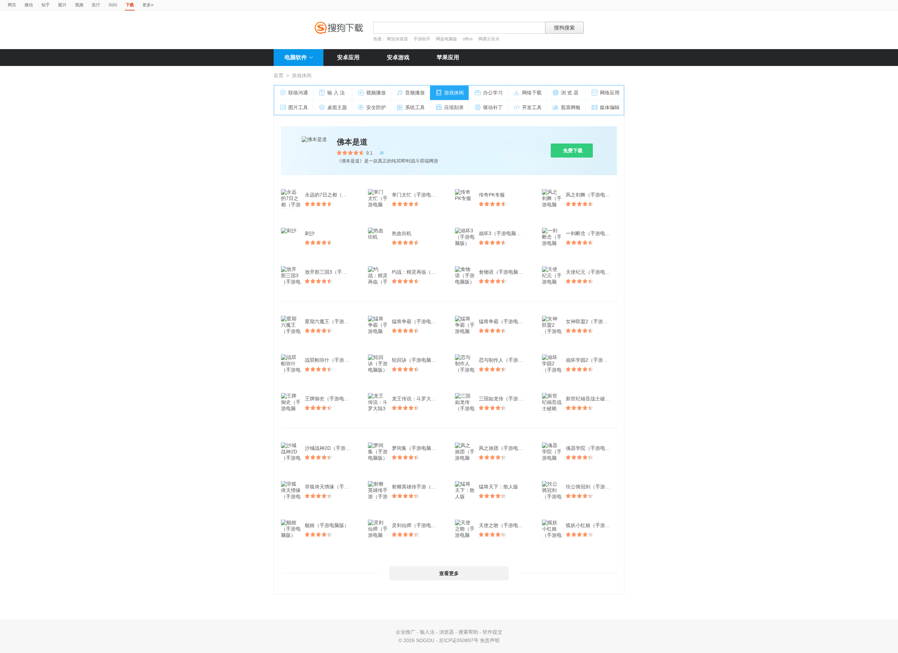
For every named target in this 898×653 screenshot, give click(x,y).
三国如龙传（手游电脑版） (505, 398)
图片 (62, 4)
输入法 (427, 632)
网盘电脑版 (446, 38)
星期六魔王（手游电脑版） (331, 321)
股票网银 (571, 107)
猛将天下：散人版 (498, 486)
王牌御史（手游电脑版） (331, 398)
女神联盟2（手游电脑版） (592, 321)
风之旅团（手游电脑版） (505, 448)
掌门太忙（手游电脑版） (418, 195)
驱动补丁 (493, 107)
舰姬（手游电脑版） (327, 525)
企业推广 (405, 632)
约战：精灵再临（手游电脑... (418, 272)
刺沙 (310, 233)
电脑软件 (295, 57)
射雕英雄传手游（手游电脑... (418, 486)
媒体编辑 (609, 107)
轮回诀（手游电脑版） (416, 360)
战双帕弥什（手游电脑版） (331, 360)
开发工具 (532, 107)
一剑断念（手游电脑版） (592, 233)
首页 (278, 75)
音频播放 (415, 92)
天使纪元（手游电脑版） (592, 272)
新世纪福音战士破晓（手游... (592, 398)
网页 (12, 4)
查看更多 (449, 573)
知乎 (45, 4)
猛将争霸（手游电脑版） (418, 321)
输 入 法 (336, 92)
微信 (29, 4)
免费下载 (573, 150)
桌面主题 (337, 107)
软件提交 (492, 632)
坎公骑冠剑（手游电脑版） (592, 486)
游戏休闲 (454, 92)
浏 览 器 (569, 92)
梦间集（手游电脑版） (416, 448)
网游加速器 (397, 38)
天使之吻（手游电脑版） (505, 525)
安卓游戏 (398, 57)
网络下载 (532, 92)
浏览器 (446, 632)
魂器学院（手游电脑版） (592, 448)
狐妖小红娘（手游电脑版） (592, 525)
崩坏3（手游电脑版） (502, 233)
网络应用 (609, 92)
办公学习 (493, 92)
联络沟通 (298, 92)
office (468, 38)
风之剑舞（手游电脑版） (592, 195)
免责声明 (490, 640)
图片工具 (298, 107)
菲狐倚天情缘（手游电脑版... (331, 486)
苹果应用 (448, 57)
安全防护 (376, 107)
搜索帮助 (468, 632)
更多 (148, 4)
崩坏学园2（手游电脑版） (592, 360)
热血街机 (401, 233)
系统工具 (415, 107)
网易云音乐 (489, 38)
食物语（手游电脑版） (503, 272)
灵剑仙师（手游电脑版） (418, 525)
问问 (113, 4)
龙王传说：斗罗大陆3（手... (418, 398)
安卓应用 (348, 57)
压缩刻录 (454, 107)
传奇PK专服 (492, 195)
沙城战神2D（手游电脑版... (331, 448)
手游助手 (422, 38)
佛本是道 (352, 142)
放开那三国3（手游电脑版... (331, 272)
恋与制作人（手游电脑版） (505, 360)
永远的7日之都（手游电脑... (331, 195)
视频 (79, 4)
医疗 (96, 4)
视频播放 (376, 92)
